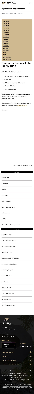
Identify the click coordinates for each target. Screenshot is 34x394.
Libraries (4, 189)
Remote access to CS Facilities (10, 258)
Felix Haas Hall (6, 213)
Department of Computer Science (13, 8)
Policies (4, 219)
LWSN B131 (6, 41)
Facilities (14, 13)
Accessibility (6, 386)
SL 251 (4, 55)
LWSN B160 (6, 50)
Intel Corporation (22, 105)
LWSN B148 (6, 46)
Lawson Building (6, 201)
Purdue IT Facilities (7, 276)
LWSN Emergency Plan (8, 305)
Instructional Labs (7, 252)
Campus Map (5, 177)
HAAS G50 (6, 35)
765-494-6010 (5, 340)
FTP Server (5, 183)
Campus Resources (8, 352)
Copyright (5, 384)
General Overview (6, 234)
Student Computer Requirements (11, 225)
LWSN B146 (6, 44)
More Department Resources (11, 364)
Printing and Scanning (8, 299)
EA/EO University (14, 386)
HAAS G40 (6, 32)
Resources (8, 13)
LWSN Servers (7, 59)
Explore (5, 356)
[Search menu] (30, 3)
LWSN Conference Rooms (9, 246)
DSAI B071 (6, 30)
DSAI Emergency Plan (8, 293)
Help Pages (5, 195)
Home (3, 13)
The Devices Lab (6, 288)
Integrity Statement (23, 386)
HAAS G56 (6, 37)
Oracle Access (6, 282)
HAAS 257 (5, 39)
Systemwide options (6, 345)
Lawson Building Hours (8, 207)
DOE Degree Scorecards (14, 387)
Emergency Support (7, 270)
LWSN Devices (7, 57)
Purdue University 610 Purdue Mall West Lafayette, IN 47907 (8, 335)
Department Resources (9, 360)
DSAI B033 (6, 23)
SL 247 (4, 52)
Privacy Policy (24, 387)
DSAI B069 (6, 28)
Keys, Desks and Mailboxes (9, 264)
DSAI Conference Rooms (8, 240)
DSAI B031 (6, 21)
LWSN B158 (6, 48)
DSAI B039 (6, 26)
